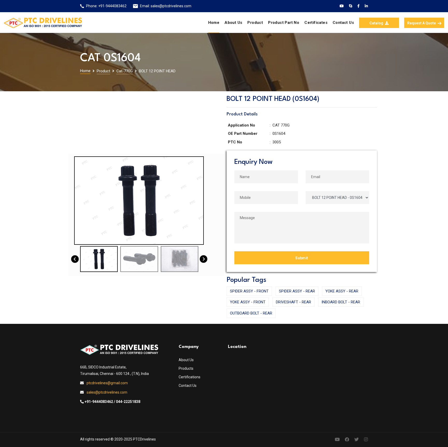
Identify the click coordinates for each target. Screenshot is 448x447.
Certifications (189, 377)
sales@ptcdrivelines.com (171, 6)
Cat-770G (124, 71)
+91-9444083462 (112, 6)
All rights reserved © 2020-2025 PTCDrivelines (118, 439)
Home (214, 22)
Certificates (315, 22)
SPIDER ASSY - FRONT (249, 291)
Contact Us (188, 385)
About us (233, 22)
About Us (186, 360)
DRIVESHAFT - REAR (293, 302)
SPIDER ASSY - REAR (297, 291)
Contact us (343, 22)
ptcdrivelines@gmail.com (107, 383)
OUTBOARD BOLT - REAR (251, 313)
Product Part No (283, 22)
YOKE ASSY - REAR (341, 291)
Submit (301, 258)
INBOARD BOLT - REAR (340, 302)
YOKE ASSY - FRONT (247, 302)
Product (255, 22)
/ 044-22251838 (127, 402)
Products (186, 368)
